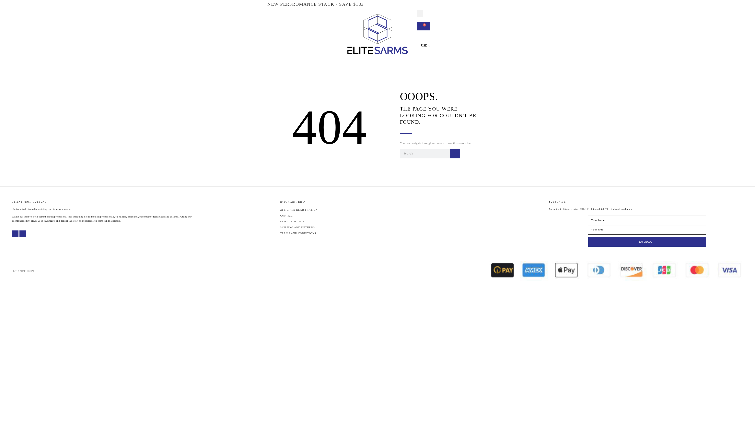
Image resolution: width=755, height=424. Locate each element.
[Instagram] (22, 233)
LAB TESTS (371, 64)
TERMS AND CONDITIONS (298, 233)
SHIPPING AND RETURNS (297, 227)
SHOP (327, 64)
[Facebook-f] (15, 233)
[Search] (455, 153)
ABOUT (349, 64)
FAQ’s (422, 64)
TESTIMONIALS (398, 64)
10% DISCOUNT (647, 241)
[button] (420, 13)
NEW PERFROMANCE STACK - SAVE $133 (315, 4)
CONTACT (441, 64)
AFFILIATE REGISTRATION (299, 209)
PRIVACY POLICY (292, 221)
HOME (310, 64)
